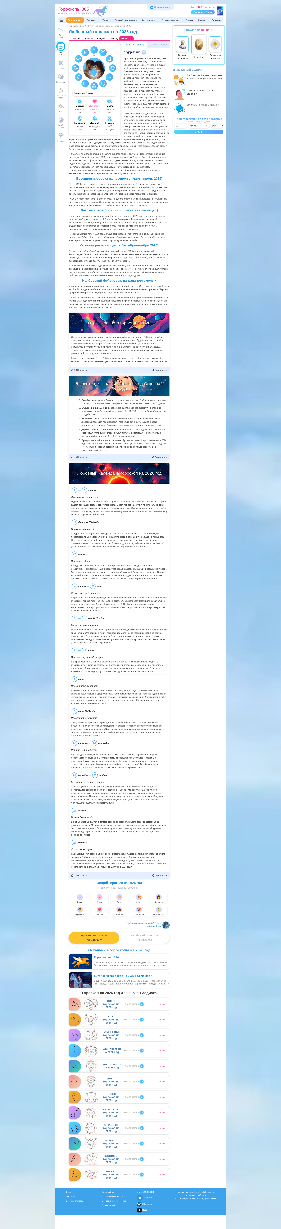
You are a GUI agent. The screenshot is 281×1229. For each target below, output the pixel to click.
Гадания (91, 20)
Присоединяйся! (162, 7)
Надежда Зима (153, 926)
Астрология (148, 20)
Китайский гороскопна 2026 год (144, 937)
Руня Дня (198, 57)
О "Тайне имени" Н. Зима (113, 1196)
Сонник (189, 20)
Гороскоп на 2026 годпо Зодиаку (94, 937)
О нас (68, 1192)
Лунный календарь (125, 20)
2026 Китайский (158, 44)
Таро (105, 20)
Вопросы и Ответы (74, 1201)
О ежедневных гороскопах (113, 1201)
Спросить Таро (203, 12)
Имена (201, 20)
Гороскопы (74, 20)
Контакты (70, 1196)
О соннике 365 (108, 1205)
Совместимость (170, 20)
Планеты (216, 20)
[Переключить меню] (62, 20)
